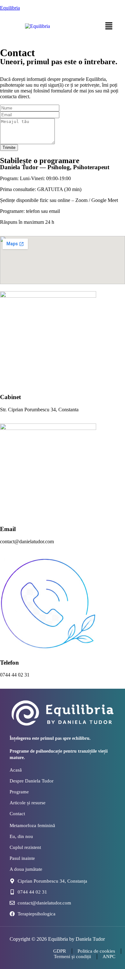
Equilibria (10, 8)
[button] (109, 26)
